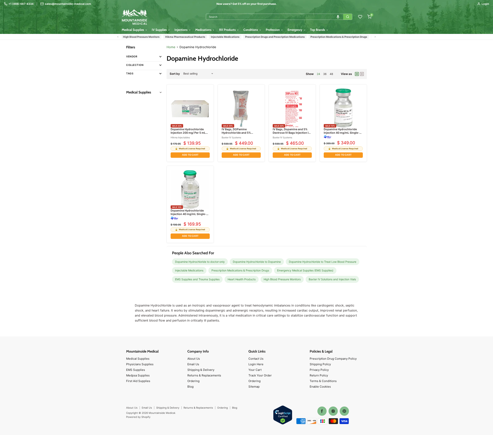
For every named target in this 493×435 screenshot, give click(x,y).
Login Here (255, 364)
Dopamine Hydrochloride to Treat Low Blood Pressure (322, 261)
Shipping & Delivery (200, 370)
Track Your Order (260, 375)
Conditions (251, 30)
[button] (338, 17)
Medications (203, 30)
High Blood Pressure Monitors (134, 36)
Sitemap (254, 386)
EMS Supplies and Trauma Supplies (197, 279)
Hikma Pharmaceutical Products (178, 36)
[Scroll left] (118, 36)
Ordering (193, 381)
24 (318, 74)
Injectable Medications (218, 36)
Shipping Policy (320, 364)
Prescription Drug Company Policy (333, 358)
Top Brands (318, 30)
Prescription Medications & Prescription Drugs (331, 36)
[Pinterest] (344, 411)
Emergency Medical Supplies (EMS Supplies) (305, 270)
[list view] (362, 74)
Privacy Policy (319, 370)
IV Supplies (160, 30)
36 (325, 74)
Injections (181, 30)
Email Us (193, 364)
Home (171, 47)
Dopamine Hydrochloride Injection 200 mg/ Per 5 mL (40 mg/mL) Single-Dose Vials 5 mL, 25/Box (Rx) (188, 134)
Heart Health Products (242, 279)
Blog (190, 386)
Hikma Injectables (180, 137)
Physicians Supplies (139, 364)
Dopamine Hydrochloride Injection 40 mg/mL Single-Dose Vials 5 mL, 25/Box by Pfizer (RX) (341, 134)
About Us (193, 358)
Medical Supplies (133, 30)
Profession (273, 30)
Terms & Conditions (323, 381)
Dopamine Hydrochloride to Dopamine (257, 261)
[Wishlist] (360, 16)
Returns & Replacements (204, 375)
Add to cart (190, 155)
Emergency (295, 30)
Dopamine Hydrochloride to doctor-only (200, 261)
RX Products (227, 30)
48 (331, 74)
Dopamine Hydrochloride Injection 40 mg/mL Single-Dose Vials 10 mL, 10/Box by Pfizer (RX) (189, 216)
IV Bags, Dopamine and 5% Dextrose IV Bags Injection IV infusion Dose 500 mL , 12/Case (291, 134)
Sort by (175, 73)
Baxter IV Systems (231, 137)
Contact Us (255, 358)
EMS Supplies (135, 370)
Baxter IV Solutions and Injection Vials (332, 279)
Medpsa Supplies (138, 375)
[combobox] (274, 17)
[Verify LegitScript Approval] (282, 415)
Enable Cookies (320, 386)
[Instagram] (333, 411)
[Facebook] (322, 411)
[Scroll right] (375, 36)
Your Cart (255, 370)
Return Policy (319, 375)
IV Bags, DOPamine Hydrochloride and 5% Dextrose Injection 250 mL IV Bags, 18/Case (240, 134)
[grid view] (357, 74)
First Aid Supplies (138, 381)
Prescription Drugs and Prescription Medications (268, 36)
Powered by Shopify (138, 416)
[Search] (347, 17)
